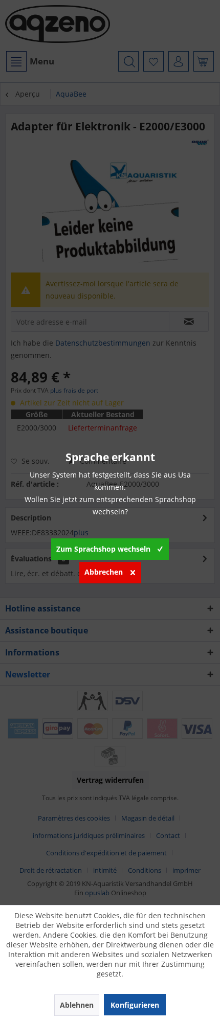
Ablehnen (77, 1005)
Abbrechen (103, 572)
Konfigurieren (135, 1005)
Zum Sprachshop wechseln (103, 549)
